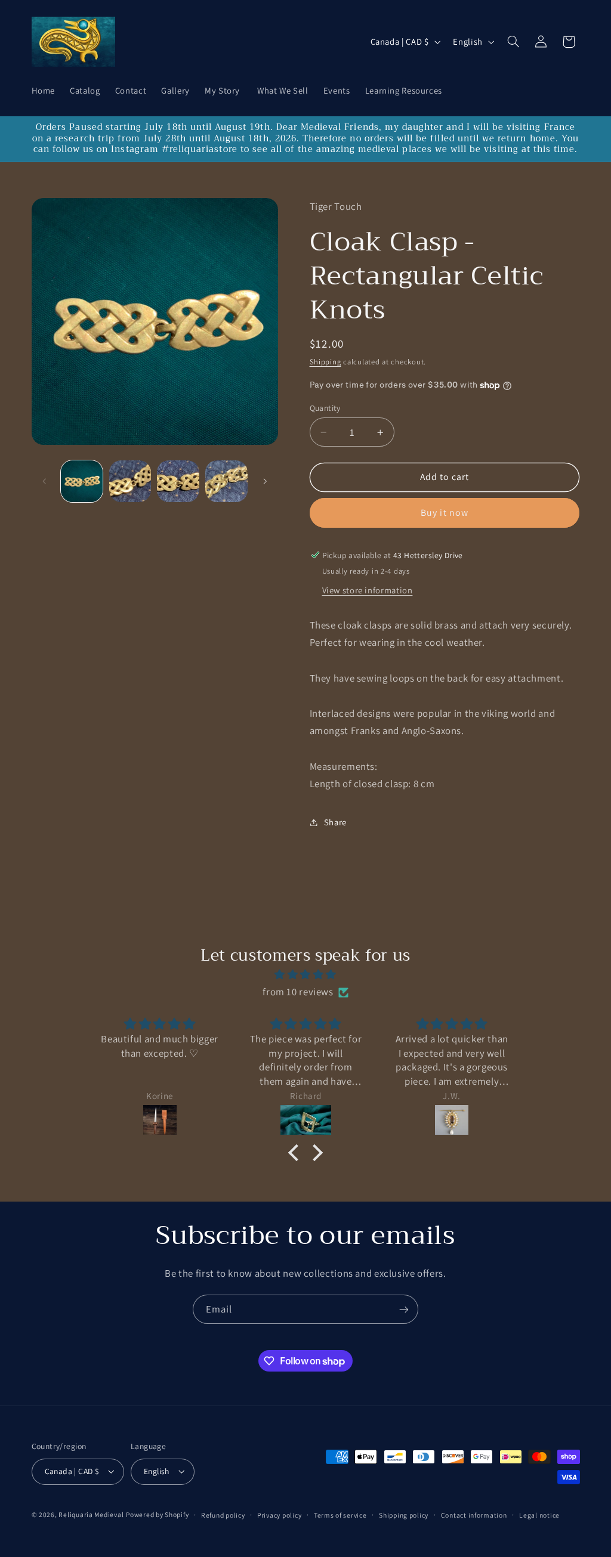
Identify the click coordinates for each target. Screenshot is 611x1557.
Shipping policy (403, 1514)
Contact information (474, 1514)
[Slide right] (265, 481)
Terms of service (340, 1514)
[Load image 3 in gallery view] (178, 481)
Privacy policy (279, 1514)
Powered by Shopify (157, 1514)
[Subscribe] (404, 1309)
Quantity (325, 408)
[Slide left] (45, 481)
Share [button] (335, 822)
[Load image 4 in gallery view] (226, 481)
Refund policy (223, 1514)
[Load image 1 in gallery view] (82, 481)
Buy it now (444, 512)
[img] (305, 975)
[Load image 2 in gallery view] (130, 481)
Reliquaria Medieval (91, 1514)
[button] (513, 41)
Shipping (325, 362)
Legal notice (539, 1514)
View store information (367, 590)
